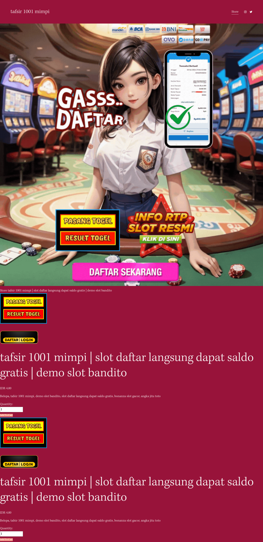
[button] (6, 415)
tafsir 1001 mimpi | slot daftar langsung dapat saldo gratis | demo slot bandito (60, 290)
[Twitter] (250, 11)
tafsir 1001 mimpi (30, 11)
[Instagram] (245, 11)
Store (234, 12)
